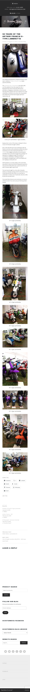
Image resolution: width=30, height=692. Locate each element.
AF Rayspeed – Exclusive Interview (10, 520)
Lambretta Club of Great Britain (11, 85)
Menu (16, 3)
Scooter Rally (22, 41)
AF (23, 87)
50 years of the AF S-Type (15, 81)
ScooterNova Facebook (13, 620)
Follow (5, 612)
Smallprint (5, 671)
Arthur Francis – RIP (7, 514)
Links (3, 679)
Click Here (19, 7)
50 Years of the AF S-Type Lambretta (11, 508)
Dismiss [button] (27, 690)
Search (6, 595)
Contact (4, 663)
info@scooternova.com (17, 9)
